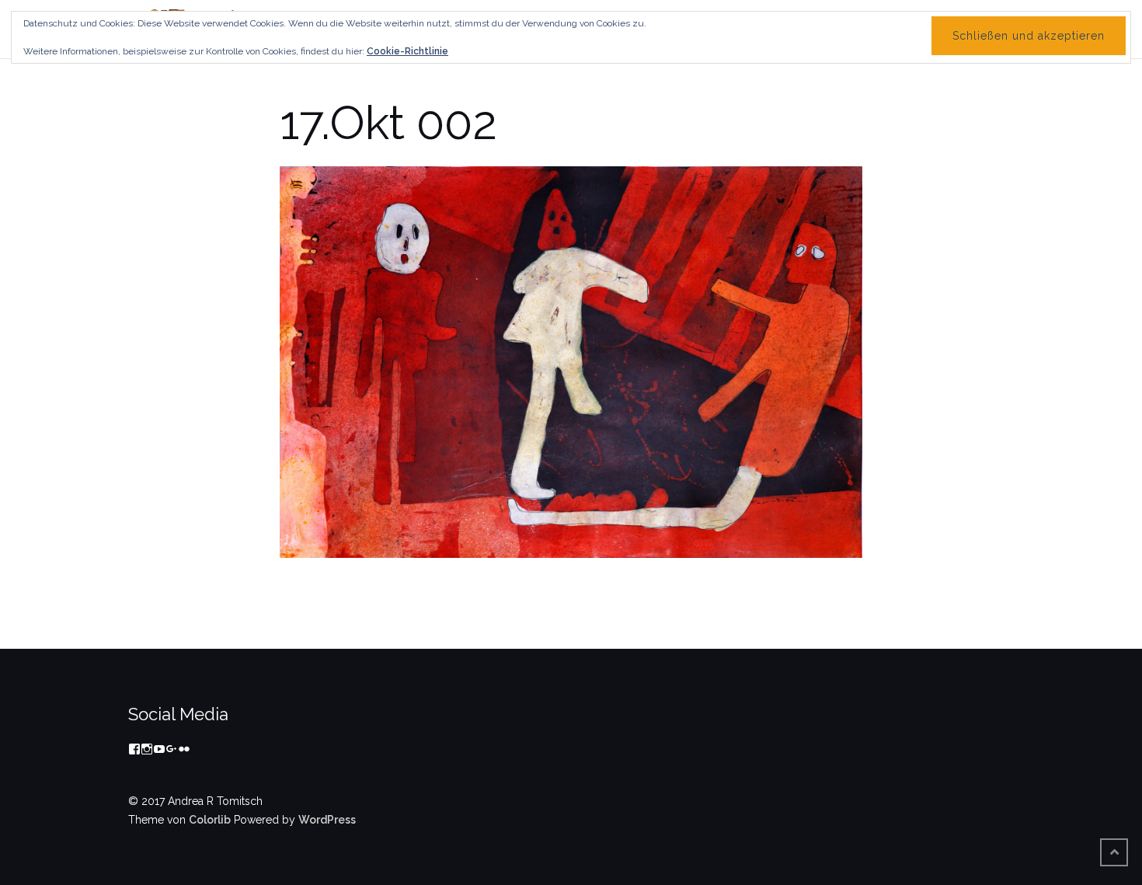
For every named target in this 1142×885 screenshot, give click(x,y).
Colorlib (210, 820)
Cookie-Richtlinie (407, 51)
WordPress (327, 820)
